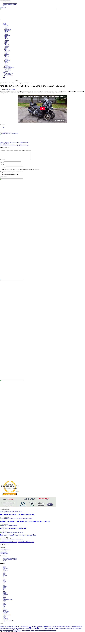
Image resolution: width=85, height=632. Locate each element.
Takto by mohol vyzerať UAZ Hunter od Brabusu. (17, 514)
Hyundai (7, 40)
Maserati (7, 46)
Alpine (6, 26)
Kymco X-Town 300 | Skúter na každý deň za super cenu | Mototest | (14, 142)
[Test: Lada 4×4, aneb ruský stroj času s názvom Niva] (11, 532)
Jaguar (6, 41)
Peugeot (7, 54)
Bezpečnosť (7, 30)
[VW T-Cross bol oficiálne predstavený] (8, 525)
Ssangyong (2, 630)
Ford (6, 37)
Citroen (6, 32)
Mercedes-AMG (12, 628)
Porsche (76, 628)
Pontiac (6, 55)
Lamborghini (80, 626)
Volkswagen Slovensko (39, 630)
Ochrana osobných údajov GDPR (10, 3)
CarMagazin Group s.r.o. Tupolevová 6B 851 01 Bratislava (5, 551)
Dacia (6, 34)
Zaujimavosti (8, 68)
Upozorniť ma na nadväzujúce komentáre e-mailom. (12, 172)
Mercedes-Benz (18, 628)
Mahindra (7, 44)
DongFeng (7, 35)
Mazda (6, 47)
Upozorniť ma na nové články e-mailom (10, 174)
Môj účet (4, 5)
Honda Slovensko (39, 626)
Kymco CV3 (8, 133)
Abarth (6, 25)
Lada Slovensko (71, 626)
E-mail (2, 164)
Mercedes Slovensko (25, 628)
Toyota (6, 63)
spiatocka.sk (12, 89)
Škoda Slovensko (53, 630)
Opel (6, 53)
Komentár (2, 159)
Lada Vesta (76, 626)
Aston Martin (8, 29)
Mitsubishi (7, 50)
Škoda (6, 61)
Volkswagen (7, 66)
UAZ (6, 65)
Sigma (6, 59)
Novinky (4, 23)
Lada (6, 43)
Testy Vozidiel (17, 630)
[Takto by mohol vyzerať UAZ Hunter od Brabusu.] (11, 511)
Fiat (6, 36)
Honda (6, 38)
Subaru (6, 630)
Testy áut (4, 24)
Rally (6, 71)
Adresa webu (3, 167)
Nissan (6, 52)
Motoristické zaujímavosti (53, 628)
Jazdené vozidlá (61, 626)
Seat (6, 57)
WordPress (7, 631)
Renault (7, 56)
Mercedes (8, 628)
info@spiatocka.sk (4, 553)
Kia (6, 42)
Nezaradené (5, 594)
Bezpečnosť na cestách (13, 626)
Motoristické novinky (37, 628)
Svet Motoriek (8, 74)
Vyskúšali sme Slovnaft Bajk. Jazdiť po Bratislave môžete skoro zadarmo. (25, 521)
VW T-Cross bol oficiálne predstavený (13, 528)
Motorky (4, 72)
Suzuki (6, 62)
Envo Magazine (17, 631)
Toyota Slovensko (27, 630)
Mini (6, 49)
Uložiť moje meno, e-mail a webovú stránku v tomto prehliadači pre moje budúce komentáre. (21, 169)
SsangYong (7, 60)
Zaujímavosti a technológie (8, 67)
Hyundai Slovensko (52, 626)
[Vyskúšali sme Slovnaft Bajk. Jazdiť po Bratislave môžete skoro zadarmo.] (16, 518)
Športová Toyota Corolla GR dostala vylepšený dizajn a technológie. (14, 145)
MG (6, 48)
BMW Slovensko (23, 626)
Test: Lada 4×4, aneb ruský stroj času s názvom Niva (18, 535)
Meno (1, 162)
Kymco (4, 133)
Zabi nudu (45, 630)
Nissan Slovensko (70, 628)
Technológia (7, 69)
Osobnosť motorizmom (7, 75)
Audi (6, 28)
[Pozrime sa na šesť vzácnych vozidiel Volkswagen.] (11, 538)
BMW (6, 31)
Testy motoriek (15, 133)
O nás (4, 77)
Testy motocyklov (9, 73)
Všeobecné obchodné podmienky (10, 4)
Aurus (8, 626)
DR (3, 576)
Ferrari (30, 626)
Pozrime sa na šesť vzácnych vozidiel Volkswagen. (17, 542)
